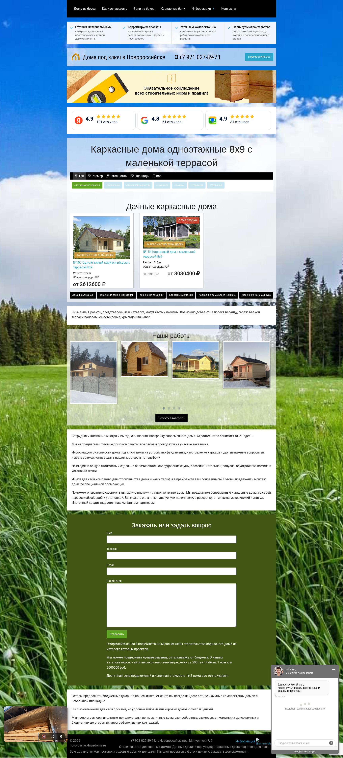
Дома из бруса (85, 9)
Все (158, 176)
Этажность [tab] (118, 176)
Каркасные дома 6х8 (181, 295)
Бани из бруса (144, 9)
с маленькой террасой (87, 185)
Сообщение (114, 580)
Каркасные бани (173, 9)
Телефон (112, 548)
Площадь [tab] (141, 176)
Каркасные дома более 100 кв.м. (217, 295)
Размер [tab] (97, 176)
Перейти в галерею (171, 418)
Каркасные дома (114, 9)
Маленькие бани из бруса (256, 295)
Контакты (228, 9)
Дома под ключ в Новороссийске (123, 57)
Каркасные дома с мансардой (116, 295)
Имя (109, 533)
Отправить (117, 634)
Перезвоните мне (259, 56)
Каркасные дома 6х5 (151, 295)
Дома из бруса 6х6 (82, 295)
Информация (201, 9)
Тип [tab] (81, 176)
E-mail (110, 565)
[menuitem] (85, 9)
